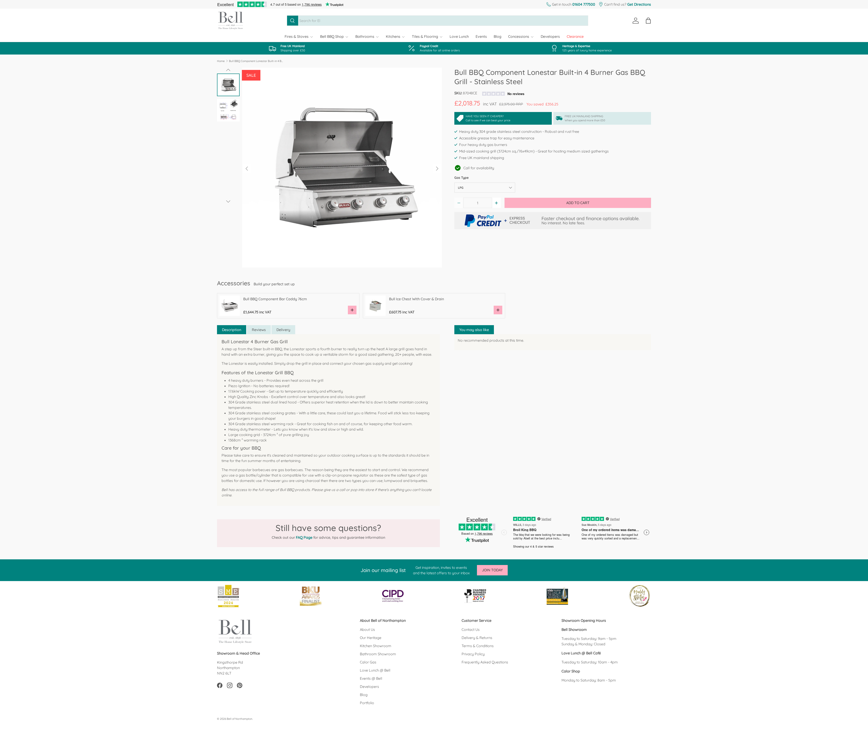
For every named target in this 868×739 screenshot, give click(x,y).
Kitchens (393, 36)
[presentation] (247, 168)
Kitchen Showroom (375, 646)
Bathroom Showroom (378, 654)
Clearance (575, 36)
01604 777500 (583, 4)
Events (481, 36)
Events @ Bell (371, 678)
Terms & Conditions (478, 646)
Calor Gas (368, 662)
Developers (550, 36)
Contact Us (471, 629)
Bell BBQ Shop (332, 36)
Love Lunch (459, 36)
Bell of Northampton (239, 718)
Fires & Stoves (297, 36)
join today (492, 570)
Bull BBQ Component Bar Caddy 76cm (275, 299)
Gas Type (461, 178)
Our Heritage (370, 637)
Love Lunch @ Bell (375, 670)
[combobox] (437, 21)
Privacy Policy (473, 654)
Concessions (518, 36)
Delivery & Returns (477, 637)
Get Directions (639, 4)
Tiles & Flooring (425, 36)
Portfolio (367, 703)
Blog (497, 36)
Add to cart (578, 202)
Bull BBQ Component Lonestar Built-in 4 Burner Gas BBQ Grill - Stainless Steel (256, 61)
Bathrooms (364, 36)
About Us (367, 629)
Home (221, 61)
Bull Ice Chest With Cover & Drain (416, 299)
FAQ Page (304, 537)
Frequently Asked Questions (485, 662)
